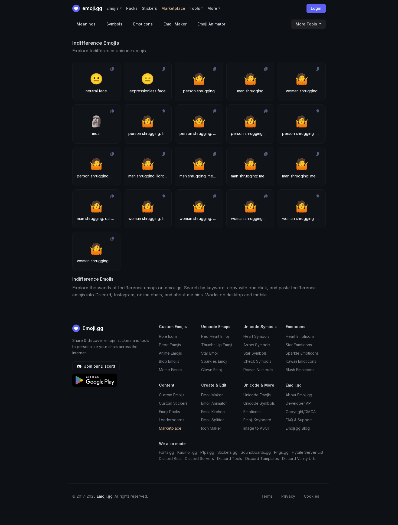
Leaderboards (171, 419)
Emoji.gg (92, 328)
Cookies (311, 496)
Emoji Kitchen (213, 411)
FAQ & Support (299, 419)
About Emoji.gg (299, 395)
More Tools (307, 24)
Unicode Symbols (259, 403)
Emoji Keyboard (257, 419)
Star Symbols (255, 353)
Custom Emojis (171, 395)
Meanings (86, 24)
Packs (132, 8)
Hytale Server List (307, 452)
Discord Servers (199, 458)
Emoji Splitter (212, 419)
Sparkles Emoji (214, 361)
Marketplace (173, 8)
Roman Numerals (258, 369)
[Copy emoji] (112, 68)
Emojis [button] (112, 8)
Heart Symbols (256, 336)
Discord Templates (262, 458)
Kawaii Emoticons (301, 361)
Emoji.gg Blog (298, 428)
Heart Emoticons (300, 336)
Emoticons (143, 24)
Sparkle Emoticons (302, 353)
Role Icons (168, 336)
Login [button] (316, 8)
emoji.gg (91, 8)
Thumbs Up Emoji (216, 344)
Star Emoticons (299, 344)
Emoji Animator (211, 24)
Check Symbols (257, 361)
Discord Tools (229, 458)
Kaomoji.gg (187, 452)
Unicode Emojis (257, 395)
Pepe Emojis (170, 344)
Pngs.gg (281, 452)
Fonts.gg (166, 452)
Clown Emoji (212, 369)
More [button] (212, 8)
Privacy (288, 496)
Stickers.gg (227, 452)
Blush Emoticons (300, 369)
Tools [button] (195, 8)
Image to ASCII (256, 428)
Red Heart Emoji (215, 336)
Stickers (149, 8)
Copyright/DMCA (301, 411)
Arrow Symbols (256, 344)
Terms (267, 496)
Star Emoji (209, 353)
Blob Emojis (169, 361)
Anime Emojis (170, 353)
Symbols (114, 24)
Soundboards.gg (256, 452)
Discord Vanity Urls (299, 458)
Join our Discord (99, 366)
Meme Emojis (170, 369)
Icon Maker (211, 428)
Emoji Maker (175, 24)
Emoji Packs (169, 411)
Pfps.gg (207, 452)
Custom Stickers (173, 403)
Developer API (299, 403)
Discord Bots (170, 458)
